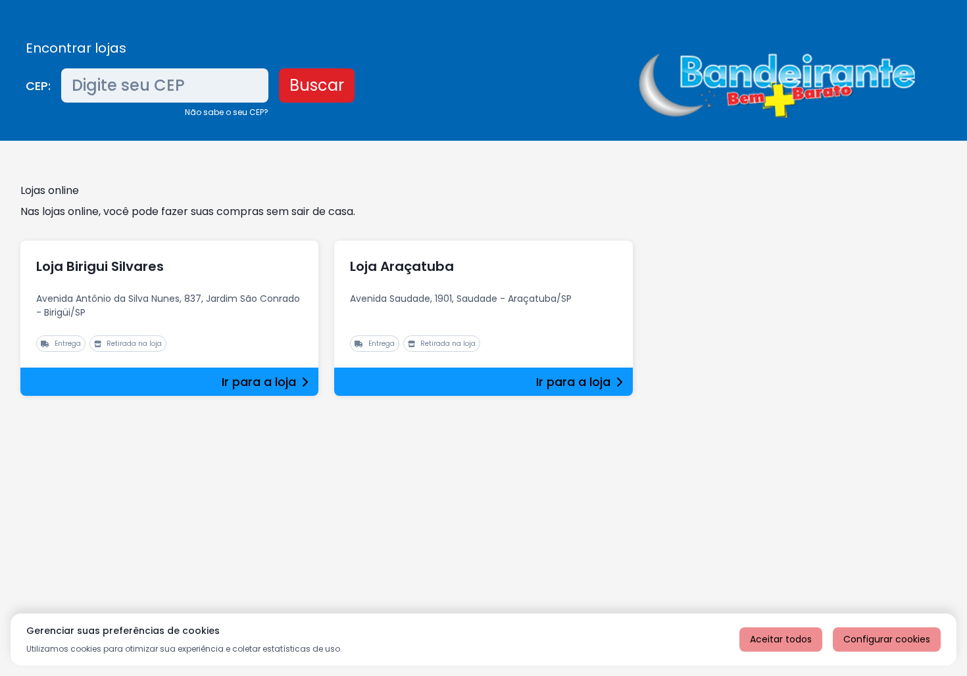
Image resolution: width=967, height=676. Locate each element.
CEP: (38, 86)
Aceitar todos (781, 639)
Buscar (316, 85)
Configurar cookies (886, 639)
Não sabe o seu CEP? (226, 112)
